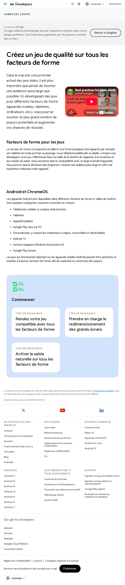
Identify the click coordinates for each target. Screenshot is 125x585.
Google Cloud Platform (16, 543)
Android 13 (9, 496)
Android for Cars (93, 443)
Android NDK (51, 500)
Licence (38, 561)
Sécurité (8, 441)
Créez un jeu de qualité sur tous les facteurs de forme (57, 58)
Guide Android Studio (55, 479)
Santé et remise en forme (57, 437)
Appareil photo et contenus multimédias (58, 444)
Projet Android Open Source (18, 446)
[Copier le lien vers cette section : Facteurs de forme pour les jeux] (68, 142)
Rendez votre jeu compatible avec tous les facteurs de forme (35, 324)
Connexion (115, 3)
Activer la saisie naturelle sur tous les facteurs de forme (34, 359)
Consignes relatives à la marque (62, 561)
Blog (6, 456)
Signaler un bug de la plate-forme (102, 475)
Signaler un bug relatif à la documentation (98, 482)
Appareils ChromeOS (95, 437)
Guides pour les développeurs (59, 484)
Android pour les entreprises (18, 436)
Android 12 (9, 502)
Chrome (8, 533)
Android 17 (9, 475)
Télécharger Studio (54, 494)
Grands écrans (92, 427)
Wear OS (89, 432)
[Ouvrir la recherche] (73, 4)
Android (8, 430)
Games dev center (17, 14)
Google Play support (95, 488)
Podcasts (8, 462)
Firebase (8, 538)
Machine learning (53, 432)
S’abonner (70, 568)
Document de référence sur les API (62, 489)
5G (46, 456)
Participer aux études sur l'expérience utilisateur (97, 495)
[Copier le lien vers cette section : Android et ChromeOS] (52, 192)
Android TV (90, 448)
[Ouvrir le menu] (5, 4)
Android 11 (9, 507)
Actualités (9, 451)
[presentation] (62, 142)
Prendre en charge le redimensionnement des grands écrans (87, 324)
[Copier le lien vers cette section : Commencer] (39, 300)
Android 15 (9, 486)
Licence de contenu (103, 390)
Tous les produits (13, 549)
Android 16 (9, 481)
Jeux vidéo (49, 427)
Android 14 (9, 491)
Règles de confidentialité (57, 451)
